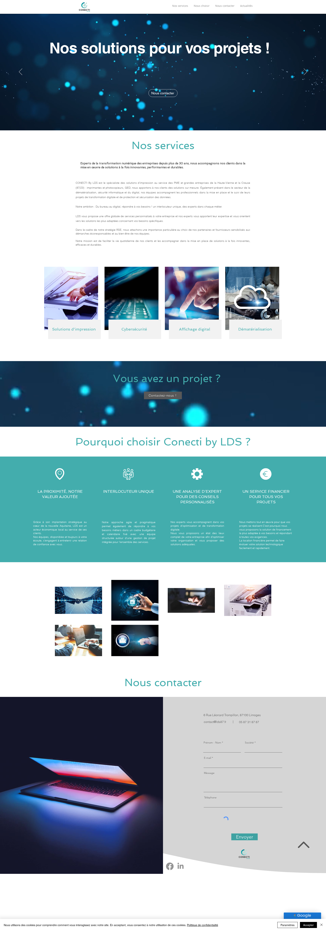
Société (249, 742)
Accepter (308, 925)
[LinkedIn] (180, 866)
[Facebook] (170, 866)
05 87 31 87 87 (249, 722)
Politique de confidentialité (202, 925)
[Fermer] (321, 925)
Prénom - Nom (213, 742)
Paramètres (287, 925)
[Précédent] (20, 72)
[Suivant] (305, 72)
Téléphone (210, 797)
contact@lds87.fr (215, 722)
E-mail (207, 757)
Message (209, 773)
